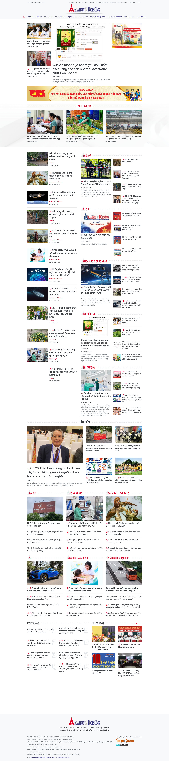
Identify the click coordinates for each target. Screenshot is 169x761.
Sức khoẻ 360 (129, 17)
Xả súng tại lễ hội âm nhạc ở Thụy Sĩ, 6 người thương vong (96, 182)
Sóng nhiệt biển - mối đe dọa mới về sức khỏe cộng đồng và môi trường (38, 655)
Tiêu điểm (84, 422)
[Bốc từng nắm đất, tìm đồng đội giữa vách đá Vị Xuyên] (37, 217)
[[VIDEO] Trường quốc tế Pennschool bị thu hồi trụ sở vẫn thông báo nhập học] (99, 434)
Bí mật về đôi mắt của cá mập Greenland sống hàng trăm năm (62, 291)
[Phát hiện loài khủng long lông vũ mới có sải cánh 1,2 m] (37, 178)
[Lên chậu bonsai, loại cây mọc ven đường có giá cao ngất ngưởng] (37, 335)
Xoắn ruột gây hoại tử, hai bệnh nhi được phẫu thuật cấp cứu (84, 549)
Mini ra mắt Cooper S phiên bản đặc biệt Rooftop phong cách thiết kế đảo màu (131, 304)
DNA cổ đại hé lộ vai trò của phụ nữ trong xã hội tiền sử (63, 233)
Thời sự (30, 17)
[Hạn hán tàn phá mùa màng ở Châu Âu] (117, 162)
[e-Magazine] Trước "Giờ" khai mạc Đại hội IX (129, 645)
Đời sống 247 (60, 17)
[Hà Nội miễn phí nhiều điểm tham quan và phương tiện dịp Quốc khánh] (128, 466)
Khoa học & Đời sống (84, 8)
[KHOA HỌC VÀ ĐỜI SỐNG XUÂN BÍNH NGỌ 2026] (117, 216)
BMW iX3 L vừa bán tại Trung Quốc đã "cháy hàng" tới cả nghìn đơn (131, 279)
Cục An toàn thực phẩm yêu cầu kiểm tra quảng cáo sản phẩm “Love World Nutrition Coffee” (80, 69)
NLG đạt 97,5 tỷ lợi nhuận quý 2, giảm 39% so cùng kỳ (44, 524)
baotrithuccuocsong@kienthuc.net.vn (43, 757)
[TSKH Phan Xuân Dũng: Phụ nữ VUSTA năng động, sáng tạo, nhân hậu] (130, 660)
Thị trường (71, 17)
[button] (133, 623)
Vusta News (98, 623)
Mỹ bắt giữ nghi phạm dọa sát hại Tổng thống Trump (43, 606)
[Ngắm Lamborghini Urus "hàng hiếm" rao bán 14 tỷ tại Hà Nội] (45, 573)
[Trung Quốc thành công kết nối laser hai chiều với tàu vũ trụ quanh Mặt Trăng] (96, 274)
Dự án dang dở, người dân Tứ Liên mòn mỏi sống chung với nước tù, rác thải (71, 630)
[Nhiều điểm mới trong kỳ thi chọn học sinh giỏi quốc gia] (39, 31)
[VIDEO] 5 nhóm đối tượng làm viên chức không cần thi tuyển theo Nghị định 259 (44, 137)
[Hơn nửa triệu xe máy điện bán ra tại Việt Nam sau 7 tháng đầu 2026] (117, 292)
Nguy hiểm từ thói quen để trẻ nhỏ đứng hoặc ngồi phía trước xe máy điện (132, 357)
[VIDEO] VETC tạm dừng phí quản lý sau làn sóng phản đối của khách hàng (123, 137)
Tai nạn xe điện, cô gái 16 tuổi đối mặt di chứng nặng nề (84, 614)
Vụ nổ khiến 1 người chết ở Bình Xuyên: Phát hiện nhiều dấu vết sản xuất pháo (62, 312)
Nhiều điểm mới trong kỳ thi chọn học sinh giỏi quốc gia (38, 42)
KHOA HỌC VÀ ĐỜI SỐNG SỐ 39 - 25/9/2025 (131, 238)
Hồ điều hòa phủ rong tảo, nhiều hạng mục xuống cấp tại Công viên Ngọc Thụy (70, 655)
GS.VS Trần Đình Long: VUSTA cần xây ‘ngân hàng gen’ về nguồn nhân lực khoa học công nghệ (131, 199)
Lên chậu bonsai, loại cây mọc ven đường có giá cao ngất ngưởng (62, 333)
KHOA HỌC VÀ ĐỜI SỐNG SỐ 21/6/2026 (95, 236)
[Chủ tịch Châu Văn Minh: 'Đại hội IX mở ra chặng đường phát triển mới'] (103, 634)
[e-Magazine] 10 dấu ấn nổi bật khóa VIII (103, 672)
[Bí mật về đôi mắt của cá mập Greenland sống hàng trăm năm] (37, 294)
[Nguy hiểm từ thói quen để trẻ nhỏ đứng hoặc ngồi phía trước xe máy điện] (117, 357)
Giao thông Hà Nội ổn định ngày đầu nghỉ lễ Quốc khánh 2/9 (63, 372)
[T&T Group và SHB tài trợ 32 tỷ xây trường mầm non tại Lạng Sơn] (117, 374)
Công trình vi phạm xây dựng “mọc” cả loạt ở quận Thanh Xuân (45, 533)
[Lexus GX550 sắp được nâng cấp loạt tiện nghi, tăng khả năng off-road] (117, 268)
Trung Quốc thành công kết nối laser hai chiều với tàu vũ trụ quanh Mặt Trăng (96, 290)
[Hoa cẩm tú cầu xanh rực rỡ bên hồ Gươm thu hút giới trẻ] (117, 333)
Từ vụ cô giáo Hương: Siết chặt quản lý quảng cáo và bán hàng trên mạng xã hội (123, 606)
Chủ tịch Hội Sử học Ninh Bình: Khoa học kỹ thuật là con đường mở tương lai (38, 71)
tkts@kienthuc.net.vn (62, 757)
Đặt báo (71, 2)
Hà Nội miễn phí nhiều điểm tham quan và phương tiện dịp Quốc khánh (128, 479)
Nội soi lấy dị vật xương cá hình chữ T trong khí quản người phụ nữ (62, 352)
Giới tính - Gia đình (115, 17)
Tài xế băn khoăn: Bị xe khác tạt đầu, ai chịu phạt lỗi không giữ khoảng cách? (123, 598)
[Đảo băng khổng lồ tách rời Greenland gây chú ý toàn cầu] (37, 197)
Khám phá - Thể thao (55, 182)
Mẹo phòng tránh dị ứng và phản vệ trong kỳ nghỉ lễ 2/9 (82, 541)
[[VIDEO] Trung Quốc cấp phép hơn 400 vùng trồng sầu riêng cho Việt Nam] (84, 122)
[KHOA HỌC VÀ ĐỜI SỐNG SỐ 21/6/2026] (96, 222)
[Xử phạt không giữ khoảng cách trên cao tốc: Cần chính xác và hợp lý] (124, 573)
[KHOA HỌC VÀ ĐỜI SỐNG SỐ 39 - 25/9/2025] (117, 240)
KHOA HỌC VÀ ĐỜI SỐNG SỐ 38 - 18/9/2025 (131, 250)
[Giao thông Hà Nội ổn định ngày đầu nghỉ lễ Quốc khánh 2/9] (37, 374)
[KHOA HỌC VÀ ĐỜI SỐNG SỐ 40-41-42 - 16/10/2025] (117, 228)
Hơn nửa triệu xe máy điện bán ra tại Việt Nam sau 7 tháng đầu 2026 (132, 291)
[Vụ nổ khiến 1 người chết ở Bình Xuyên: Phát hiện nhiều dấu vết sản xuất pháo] (37, 313)
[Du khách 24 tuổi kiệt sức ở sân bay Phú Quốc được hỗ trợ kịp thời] (96, 380)
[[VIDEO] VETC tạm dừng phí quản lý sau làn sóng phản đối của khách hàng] (124, 122)
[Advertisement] (84, 695)
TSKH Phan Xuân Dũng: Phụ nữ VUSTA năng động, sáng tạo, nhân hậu (129, 673)
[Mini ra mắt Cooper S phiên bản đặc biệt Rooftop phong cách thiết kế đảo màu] (117, 304)
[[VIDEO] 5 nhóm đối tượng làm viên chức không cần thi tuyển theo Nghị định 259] (45, 122)
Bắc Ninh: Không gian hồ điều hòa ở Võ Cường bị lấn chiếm (62, 156)
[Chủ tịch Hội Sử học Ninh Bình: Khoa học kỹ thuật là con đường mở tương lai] (39, 58)
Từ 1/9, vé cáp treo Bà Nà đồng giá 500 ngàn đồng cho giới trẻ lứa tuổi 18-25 (131, 410)
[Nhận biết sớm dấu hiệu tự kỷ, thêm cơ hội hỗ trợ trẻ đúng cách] (37, 255)
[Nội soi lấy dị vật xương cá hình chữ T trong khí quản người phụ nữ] (37, 355)
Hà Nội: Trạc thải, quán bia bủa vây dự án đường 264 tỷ (39, 630)
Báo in (86, 209)
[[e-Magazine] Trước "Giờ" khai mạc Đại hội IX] (130, 634)
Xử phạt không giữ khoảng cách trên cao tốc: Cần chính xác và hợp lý (122, 589)
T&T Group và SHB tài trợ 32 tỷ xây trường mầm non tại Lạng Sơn (131, 374)
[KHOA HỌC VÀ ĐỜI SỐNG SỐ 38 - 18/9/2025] (117, 252)
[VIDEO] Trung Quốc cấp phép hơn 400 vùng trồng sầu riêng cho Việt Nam (82, 137)
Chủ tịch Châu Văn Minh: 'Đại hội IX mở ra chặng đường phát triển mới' (103, 646)
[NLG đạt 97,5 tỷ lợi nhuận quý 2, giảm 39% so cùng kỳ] (45, 508)
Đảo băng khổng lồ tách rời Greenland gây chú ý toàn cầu (62, 195)
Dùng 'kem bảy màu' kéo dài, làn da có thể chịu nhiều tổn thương (83, 533)
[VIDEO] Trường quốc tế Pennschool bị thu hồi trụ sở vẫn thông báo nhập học (99, 448)
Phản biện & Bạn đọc (97, 17)
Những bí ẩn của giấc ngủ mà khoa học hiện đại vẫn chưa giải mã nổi (62, 272)
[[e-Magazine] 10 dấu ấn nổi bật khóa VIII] (103, 660)
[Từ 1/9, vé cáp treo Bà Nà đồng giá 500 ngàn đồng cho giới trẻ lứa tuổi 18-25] (117, 411)
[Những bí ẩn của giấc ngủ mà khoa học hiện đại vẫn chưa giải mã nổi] (37, 274)
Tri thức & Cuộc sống (125, 740)
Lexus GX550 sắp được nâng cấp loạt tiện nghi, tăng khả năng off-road (130, 267)
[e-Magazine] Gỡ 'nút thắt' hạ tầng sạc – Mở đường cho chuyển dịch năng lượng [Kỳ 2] (71, 667)
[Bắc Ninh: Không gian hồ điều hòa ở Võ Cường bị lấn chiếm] (37, 159)
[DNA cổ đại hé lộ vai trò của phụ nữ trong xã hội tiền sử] (37, 236)
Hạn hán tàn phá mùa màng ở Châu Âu (131, 161)
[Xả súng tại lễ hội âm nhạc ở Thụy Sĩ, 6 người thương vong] (96, 169)
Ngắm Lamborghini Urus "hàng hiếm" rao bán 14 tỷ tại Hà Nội (44, 589)
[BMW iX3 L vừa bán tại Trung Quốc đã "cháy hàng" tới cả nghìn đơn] (117, 280)
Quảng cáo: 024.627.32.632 (118, 2)
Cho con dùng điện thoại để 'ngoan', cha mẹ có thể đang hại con (84, 606)
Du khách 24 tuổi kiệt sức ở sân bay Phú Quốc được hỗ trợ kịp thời (96, 396)
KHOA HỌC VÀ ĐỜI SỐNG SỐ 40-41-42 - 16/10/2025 (131, 227)
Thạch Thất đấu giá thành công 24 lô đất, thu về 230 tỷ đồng (44, 549)
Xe (30, 558)
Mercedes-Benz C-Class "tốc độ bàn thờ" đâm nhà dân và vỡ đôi (44, 614)
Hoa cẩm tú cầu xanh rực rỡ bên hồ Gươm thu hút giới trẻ (131, 332)
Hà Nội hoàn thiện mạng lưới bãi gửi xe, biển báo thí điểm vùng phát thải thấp (71, 642)
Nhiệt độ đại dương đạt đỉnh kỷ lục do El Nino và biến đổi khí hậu (39, 642)
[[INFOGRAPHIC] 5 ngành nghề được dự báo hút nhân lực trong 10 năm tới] (117, 398)
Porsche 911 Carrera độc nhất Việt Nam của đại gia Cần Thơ (43, 598)
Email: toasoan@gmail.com (99, 2)
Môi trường (83, 17)
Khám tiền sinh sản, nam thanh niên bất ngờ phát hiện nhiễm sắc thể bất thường (131, 345)
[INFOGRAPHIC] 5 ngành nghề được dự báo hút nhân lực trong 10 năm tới (132, 398)
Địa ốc (32, 493)
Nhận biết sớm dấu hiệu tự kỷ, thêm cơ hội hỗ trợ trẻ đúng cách (63, 253)
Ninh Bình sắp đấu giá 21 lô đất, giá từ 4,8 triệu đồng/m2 (44, 541)
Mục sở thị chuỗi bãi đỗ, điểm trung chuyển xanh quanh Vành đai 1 (39, 667)
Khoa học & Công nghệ (44, 17)
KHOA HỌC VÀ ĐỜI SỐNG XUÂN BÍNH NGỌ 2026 (131, 215)
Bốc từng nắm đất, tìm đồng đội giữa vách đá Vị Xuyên (61, 214)
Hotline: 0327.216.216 (82, 2)
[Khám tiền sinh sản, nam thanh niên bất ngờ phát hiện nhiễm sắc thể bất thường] (117, 345)
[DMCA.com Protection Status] (122, 744)
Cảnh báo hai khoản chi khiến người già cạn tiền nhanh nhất (84, 598)
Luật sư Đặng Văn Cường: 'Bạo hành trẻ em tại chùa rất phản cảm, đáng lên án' (123, 614)
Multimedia (141, 17)
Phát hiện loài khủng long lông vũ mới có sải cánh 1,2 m (60, 175)
